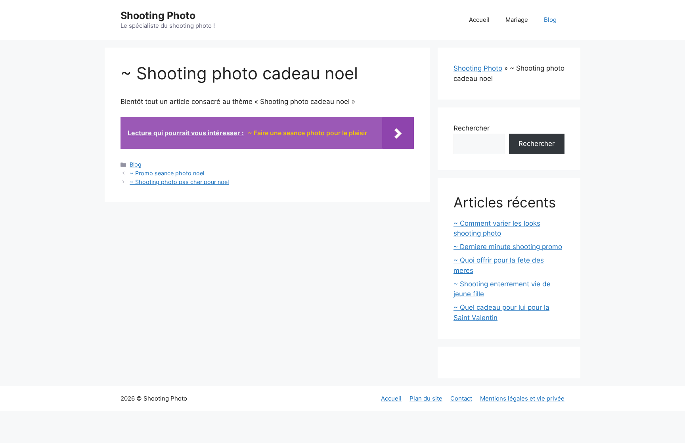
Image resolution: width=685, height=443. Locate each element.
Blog (550, 19)
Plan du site (425, 398)
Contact (461, 398)
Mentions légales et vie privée (522, 398)
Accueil (479, 19)
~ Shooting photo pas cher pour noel (179, 181)
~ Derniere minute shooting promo (507, 247)
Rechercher (471, 128)
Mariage (516, 19)
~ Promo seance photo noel (167, 173)
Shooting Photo (158, 15)
